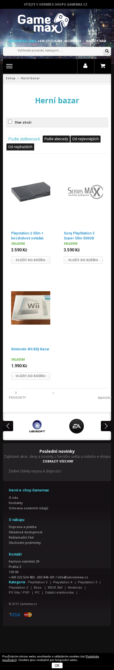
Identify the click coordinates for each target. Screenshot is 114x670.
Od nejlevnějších (85, 139)
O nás (13, 497)
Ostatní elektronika (59, 592)
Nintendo (75, 588)
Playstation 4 (62, 582)
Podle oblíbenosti (24, 139)
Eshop (10, 78)
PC (37, 592)
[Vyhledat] (107, 51)
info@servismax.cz (73, 577)
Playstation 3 (87, 582)
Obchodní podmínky (25, 542)
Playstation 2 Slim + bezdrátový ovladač (27, 235)
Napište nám (96, 41)
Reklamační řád (21, 537)
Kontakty (16, 503)
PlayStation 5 (37, 582)
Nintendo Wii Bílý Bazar (30, 349)
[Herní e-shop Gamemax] (57, 23)
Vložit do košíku (30, 260)
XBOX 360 (55, 588)
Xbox (38, 588)
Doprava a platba (23, 527)
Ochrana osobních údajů (28, 508)
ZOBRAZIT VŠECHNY (58, 461)
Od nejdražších (20, 147)
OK (57, 666)
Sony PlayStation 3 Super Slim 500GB (79, 235)
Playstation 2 (18, 588)
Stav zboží (23, 122)
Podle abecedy (56, 139)
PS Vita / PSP (19, 592)
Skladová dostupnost (25, 532)
